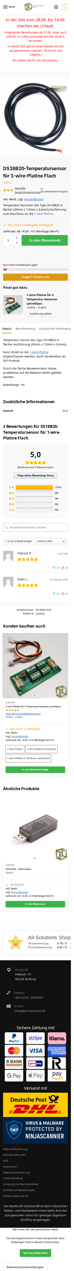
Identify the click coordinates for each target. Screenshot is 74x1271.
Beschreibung (25, 329)
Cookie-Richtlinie (13, 1178)
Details (7, 329)
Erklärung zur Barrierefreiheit (20, 1184)
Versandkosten (34, 199)
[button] (64, 7)
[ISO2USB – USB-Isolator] (35, 828)
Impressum (10, 1166)
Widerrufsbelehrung (15, 1149)
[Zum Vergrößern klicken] (37, 117)
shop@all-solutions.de (30, 1011)
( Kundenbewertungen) (54, 190)
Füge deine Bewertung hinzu (35, 475)
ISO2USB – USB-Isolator (18, 869)
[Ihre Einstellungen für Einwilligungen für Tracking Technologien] (25, 1267)
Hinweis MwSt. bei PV (15, 1196)
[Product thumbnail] (15, 305)
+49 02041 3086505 (28, 997)
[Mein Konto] (56, 7)
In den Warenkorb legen (35, 769)
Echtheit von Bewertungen (19, 1190)
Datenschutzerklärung (16, 1172)
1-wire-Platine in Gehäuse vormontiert (28, 758)
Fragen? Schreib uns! (35, 277)
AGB (5, 1160)
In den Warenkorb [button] (35, 904)
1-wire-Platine (43, 214)
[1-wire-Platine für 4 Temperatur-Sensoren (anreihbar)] (35, 665)
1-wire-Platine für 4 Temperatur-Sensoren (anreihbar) (42, 299)
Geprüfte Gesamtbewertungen (23, 713)
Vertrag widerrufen (14, 1155)
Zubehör (40, 613)
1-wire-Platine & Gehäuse (41, 749)
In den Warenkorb (44, 240)
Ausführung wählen (41, 313)
